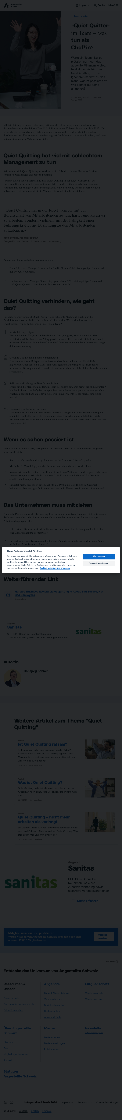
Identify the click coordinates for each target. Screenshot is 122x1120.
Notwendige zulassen (98, 563)
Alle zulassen (99, 557)
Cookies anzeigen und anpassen (55, 568)
